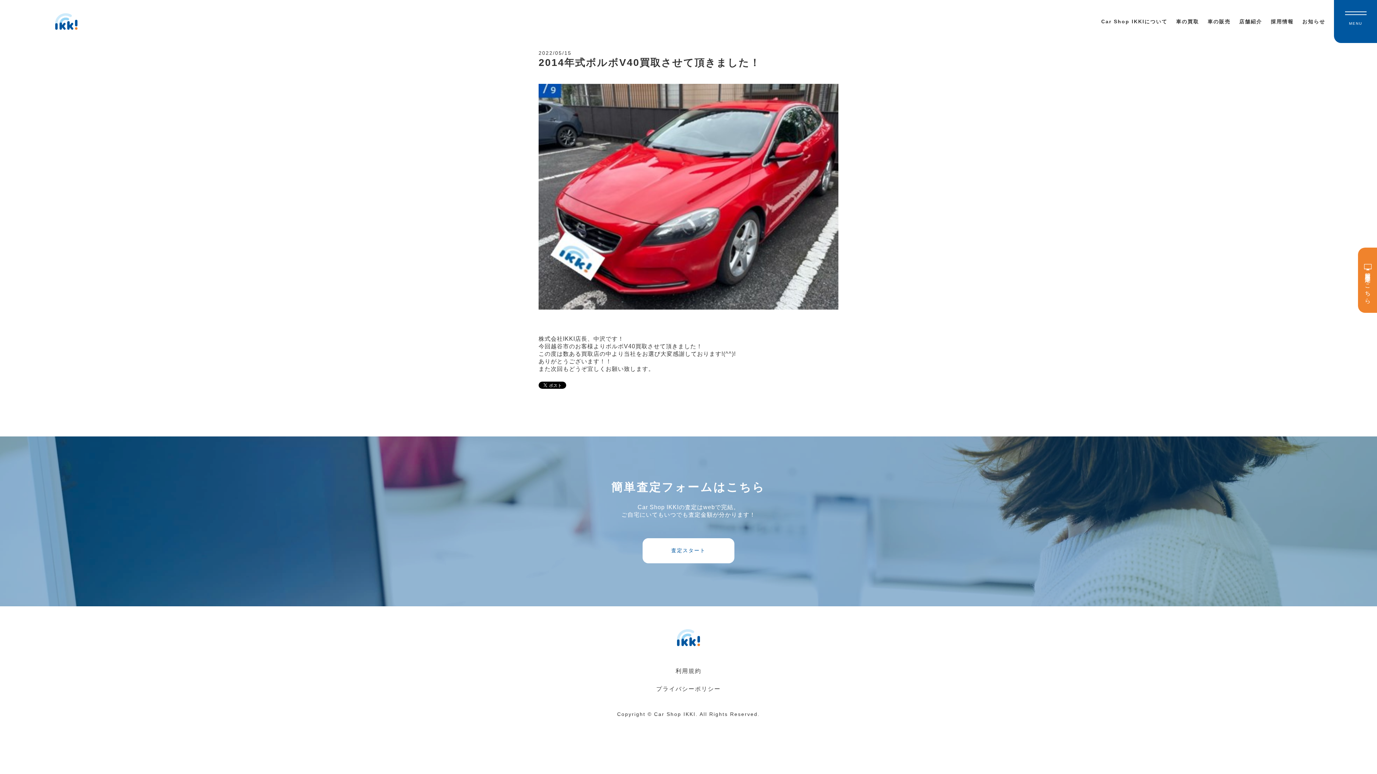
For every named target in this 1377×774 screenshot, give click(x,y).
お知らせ (1313, 21)
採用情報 (1282, 21)
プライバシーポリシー (688, 689)
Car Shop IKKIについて (1134, 21)
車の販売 (1219, 21)
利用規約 (688, 671)
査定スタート (688, 550)
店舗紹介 (1250, 21)
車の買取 (1187, 21)
